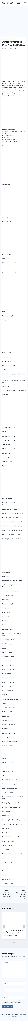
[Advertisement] (14, 20)
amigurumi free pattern (8, 883)
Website (5, 997)
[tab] (12, 942)
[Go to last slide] (4, 926)
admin (5, 48)
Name (5, 983)
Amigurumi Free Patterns (9, 39)
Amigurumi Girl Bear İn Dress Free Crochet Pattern (7, 893)
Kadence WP (17, 1016)
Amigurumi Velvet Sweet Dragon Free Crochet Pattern (21, 894)
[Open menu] (25, 3)
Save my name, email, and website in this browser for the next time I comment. (14, 1001)
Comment (6, 962)
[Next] (24, 926)
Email (5, 990)
